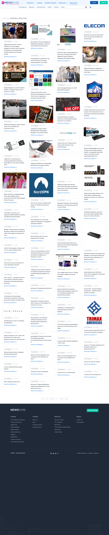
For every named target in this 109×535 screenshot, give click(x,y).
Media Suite (14, 424)
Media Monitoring (15, 432)
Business (31, 7)
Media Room (14, 436)
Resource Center (59, 419)
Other (62, 7)
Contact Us (79, 419)
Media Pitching (15, 429)
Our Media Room (37, 427)
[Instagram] (57, 453)
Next (61, 399)
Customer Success (16, 439)
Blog (34, 422)
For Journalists (58, 422)
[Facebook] (51, 453)
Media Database (15, 427)
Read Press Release (9, 56)
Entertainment (41, 7)
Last (66, 399)
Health (50, 7)
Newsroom (57, 424)
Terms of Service (82, 453)
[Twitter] (53, 453)
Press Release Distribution (18, 419)
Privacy (90, 453)
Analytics (13, 434)
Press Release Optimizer (17, 441)
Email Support (80, 422)
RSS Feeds (57, 429)
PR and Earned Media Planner (62, 427)
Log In (94, 2)
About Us (35, 419)
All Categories (23, 7)
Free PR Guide (92, 410)
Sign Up (103, 2)
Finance (56, 7)
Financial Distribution (16, 422)
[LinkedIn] (55, 453)
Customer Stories (37, 424)
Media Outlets (58, 432)
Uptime (96, 453)
